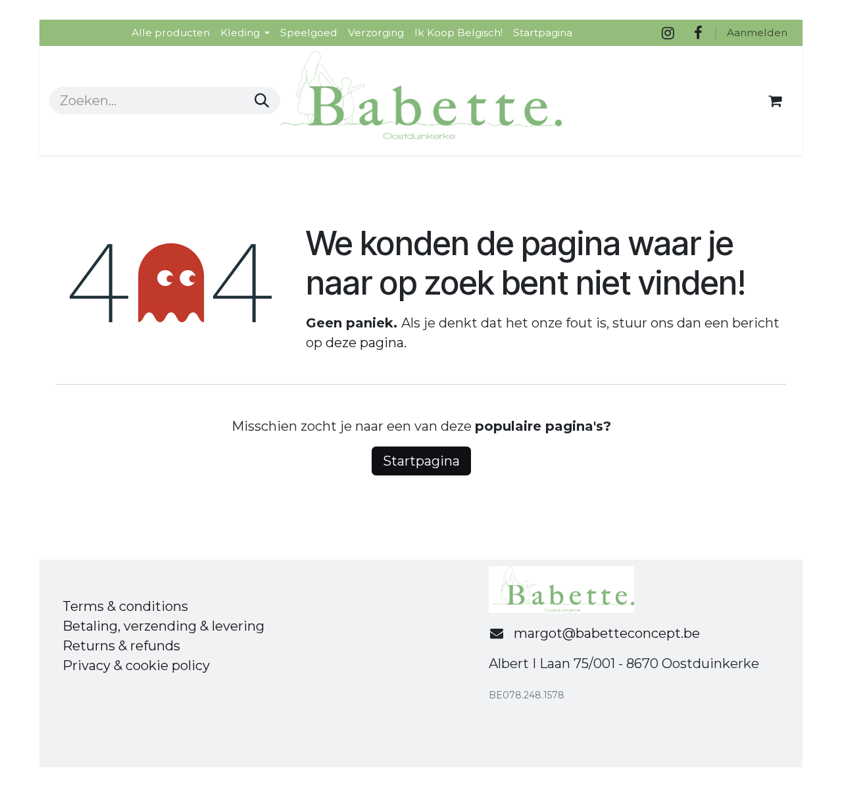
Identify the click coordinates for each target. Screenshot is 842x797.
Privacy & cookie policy (136, 665)
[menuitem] (170, 32)
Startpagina (421, 461)
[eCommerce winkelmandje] (775, 100)
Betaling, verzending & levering (163, 626)
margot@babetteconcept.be (607, 633)
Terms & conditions (125, 606)
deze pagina (365, 342)
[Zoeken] (261, 100)
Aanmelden (757, 32)
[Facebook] (698, 33)
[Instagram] (668, 33)
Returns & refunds (121, 646)
